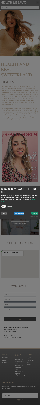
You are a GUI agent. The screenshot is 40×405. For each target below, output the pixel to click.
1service (10, 208)
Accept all (34, 213)
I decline (4, 213)
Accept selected (19, 213)
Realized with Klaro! (33, 216)
